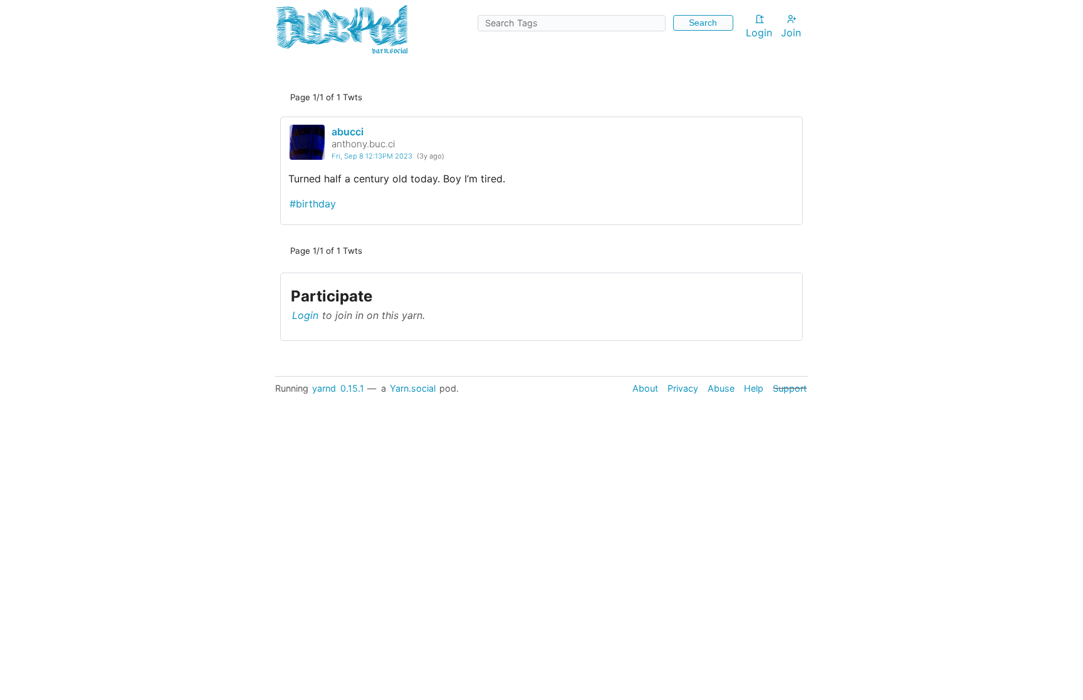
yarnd (324, 388)
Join (791, 32)
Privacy (682, 388)
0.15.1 (352, 388)
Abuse (721, 388)
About (645, 388)
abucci (348, 131)
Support (790, 388)
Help (753, 388)
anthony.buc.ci (363, 144)
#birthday (313, 203)
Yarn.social (413, 388)
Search (703, 23)
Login (759, 32)
